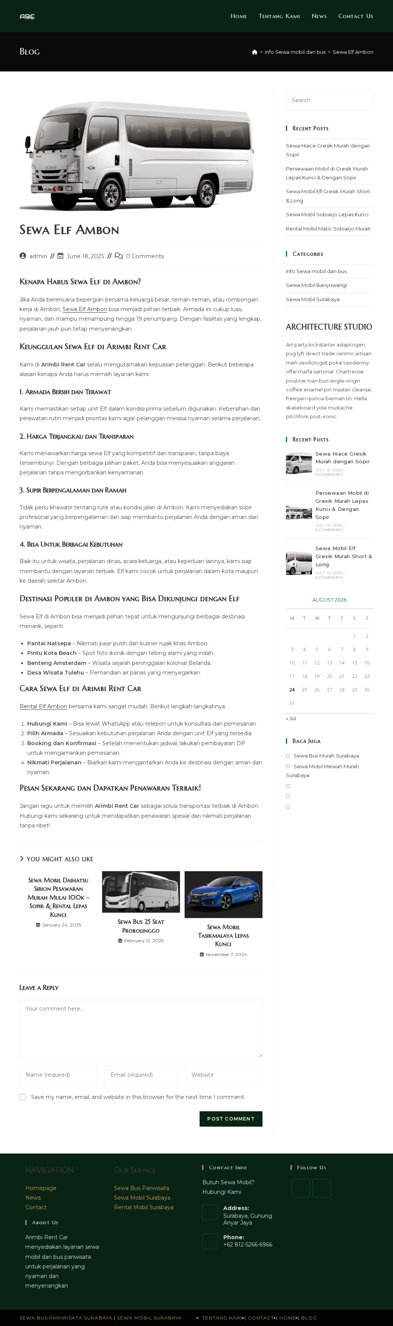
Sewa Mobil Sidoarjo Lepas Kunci (327, 214)
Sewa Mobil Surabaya (313, 299)
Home (287, 1318)
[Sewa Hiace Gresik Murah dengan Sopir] (299, 463)
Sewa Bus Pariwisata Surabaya (67, 1318)
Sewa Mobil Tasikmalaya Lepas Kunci (223, 935)
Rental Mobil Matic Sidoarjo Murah (328, 228)
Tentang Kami (222, 1318)
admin (38, 256)
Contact (36, 1207)
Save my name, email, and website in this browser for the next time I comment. (138, 1097)
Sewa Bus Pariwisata (141, 1188)
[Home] (255, 52)
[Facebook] (301, 1188)
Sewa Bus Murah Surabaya (326, 756)
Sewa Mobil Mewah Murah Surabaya (322, 770)
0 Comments (145, 256)
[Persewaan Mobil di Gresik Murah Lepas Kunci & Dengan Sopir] (299, 511)
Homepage (40, 1188)
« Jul (291, 718)
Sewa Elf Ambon (353, 52)
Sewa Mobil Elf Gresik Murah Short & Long (344, 556)
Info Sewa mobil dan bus (316, 271)
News (33, 1197)
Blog (309, 1318)
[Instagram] (321, 1188)
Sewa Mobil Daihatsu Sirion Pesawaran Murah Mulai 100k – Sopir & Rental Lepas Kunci (58, 897)
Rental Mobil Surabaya (143, 1207)
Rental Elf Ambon (43, 706)
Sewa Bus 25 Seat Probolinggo (141, 926)
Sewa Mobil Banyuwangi (316, 285)
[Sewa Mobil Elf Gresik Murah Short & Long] (299, 562)
